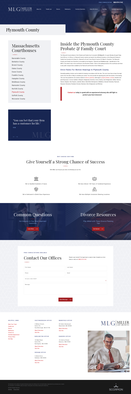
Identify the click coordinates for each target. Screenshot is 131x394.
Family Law (11, 326)
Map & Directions (39, 330)
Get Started (96, 229)
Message (27, 284)
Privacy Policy (11, 337)
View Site (37, 332)
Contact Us (11, 332)
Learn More (31, 229)
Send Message (63, 299)
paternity (92, 77)
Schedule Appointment (13, 335)
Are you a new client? (31, 278)
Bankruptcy (11, 330)
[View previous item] (14, 137)
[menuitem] (39, 9)
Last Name (70, 267)
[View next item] (17, 137)
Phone (26, 273)
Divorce (10, 328)
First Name (28, 267)
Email (68, 273)
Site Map (10, 339)
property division (105, 77)
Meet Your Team (12, 324)
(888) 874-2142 (82, 259)
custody (112, 77)
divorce (87, 77)
